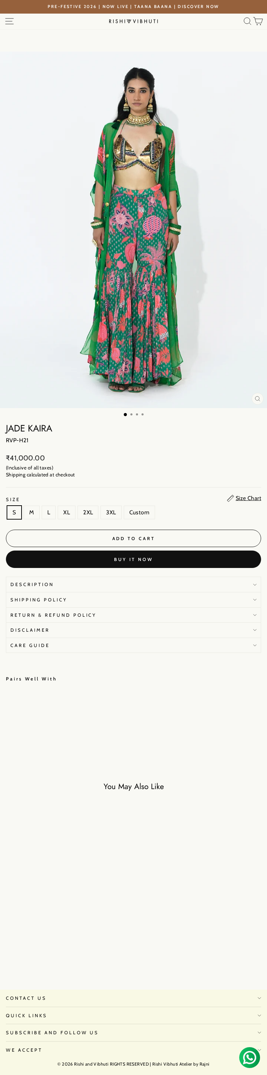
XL (66, 512)
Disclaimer (30, 630)
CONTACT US (26, 998)
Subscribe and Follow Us (52, 1032)
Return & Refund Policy (53, 615)
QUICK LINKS (26, 1015)
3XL (111, 512)
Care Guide (30, 645)
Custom (139, 512)
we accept (24, 1050)
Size (13, 499)
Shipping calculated (27, 475)
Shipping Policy (38, 599)
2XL (88, 512)
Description (32, 584)
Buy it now (133, 559)
